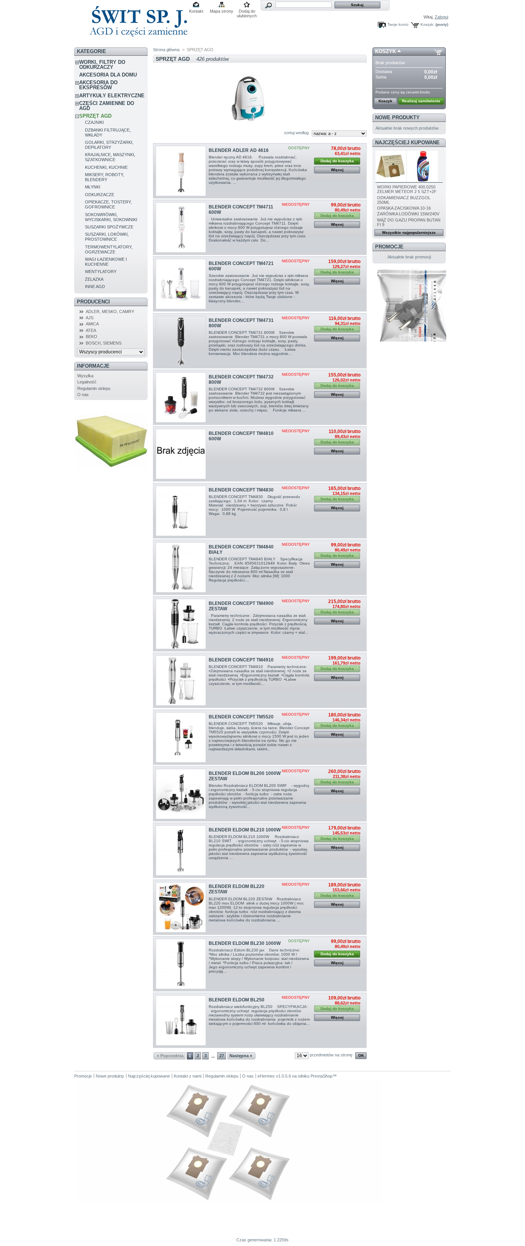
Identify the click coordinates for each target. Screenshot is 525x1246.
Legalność (86, 382)
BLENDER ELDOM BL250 (236, 1000)
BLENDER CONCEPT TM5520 (241, 717)
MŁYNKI (92, 187)
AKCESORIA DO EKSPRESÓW (98, 85)
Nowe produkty (397, 117)
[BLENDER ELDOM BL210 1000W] (181, 850)
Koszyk (385, 51)
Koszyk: (427, 24)
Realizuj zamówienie (421, 101)
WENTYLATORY (100, 271)
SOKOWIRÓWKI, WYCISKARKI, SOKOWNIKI (111, 217)
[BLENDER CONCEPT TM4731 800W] (181, 341)
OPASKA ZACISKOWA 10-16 (404, 208)
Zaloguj (441, 17)
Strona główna (166, 49)
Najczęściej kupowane (407, 142)
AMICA (92, 323)
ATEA (91, 330)
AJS (89, 317)
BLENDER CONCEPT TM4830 (241, 490)
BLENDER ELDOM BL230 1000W (245, 943)
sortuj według (296, 132)
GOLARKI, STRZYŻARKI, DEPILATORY (109, 145)
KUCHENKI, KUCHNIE (106, 167)
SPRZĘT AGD (95, 116)
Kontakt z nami (187, 1076)
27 (221, 1055)
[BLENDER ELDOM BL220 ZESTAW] (181, 907)
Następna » (240, 1055)
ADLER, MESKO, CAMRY (110, 311)
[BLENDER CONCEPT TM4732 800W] (181, 397)
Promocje (389, 247)
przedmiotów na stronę (331, 1055)
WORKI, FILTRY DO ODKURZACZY (102, 64)
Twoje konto (398, 24)
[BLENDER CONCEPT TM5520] (181, 737)
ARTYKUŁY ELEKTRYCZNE (112, 95)
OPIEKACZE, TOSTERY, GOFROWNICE (108, 204)
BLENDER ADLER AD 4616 (239, 150)
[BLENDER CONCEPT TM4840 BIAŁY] (181, 567)
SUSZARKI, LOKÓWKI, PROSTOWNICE (107, 237)
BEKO (91, 336)
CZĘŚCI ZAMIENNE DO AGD (106, 105)
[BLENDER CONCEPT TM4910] (181, 680)
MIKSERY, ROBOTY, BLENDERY (104, 177)
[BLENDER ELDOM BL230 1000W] (181, 964)
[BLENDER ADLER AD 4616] (181, 171)
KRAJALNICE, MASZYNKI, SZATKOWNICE (110, 157)
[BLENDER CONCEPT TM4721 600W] (181, 284)
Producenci (93, 302)
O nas (83, 394)
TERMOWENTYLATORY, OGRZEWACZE (109, 249)
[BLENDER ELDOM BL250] (181, 1020)
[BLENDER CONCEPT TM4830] (181, 511)
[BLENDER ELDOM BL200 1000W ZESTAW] (181, 794)
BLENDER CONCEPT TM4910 (241, 660)
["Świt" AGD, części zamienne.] (137, 42)
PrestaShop (321, 1076)
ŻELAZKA (94, 279)
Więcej (337, 170)
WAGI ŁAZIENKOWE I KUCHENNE (106, 262)
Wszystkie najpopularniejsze (409, 232)
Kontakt (196, 11)
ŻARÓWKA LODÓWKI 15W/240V (408, 214)
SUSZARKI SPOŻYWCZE (109, 227)
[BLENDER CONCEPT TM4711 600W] (181, 227)
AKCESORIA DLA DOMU (108, 75)
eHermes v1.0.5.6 (274, 1076)
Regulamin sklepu (93, 388)
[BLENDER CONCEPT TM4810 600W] (181, 454)
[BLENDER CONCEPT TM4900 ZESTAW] (181, 624)
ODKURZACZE (99, 194)
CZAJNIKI (94, 122)
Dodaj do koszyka (337, 161)
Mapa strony (221, 11)
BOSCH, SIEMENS (103, 343)
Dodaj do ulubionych (247, 12)
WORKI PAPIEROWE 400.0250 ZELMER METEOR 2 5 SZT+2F (407, 189)
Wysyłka (85, 375)
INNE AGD (95, 286)
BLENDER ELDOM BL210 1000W (245, 830)
